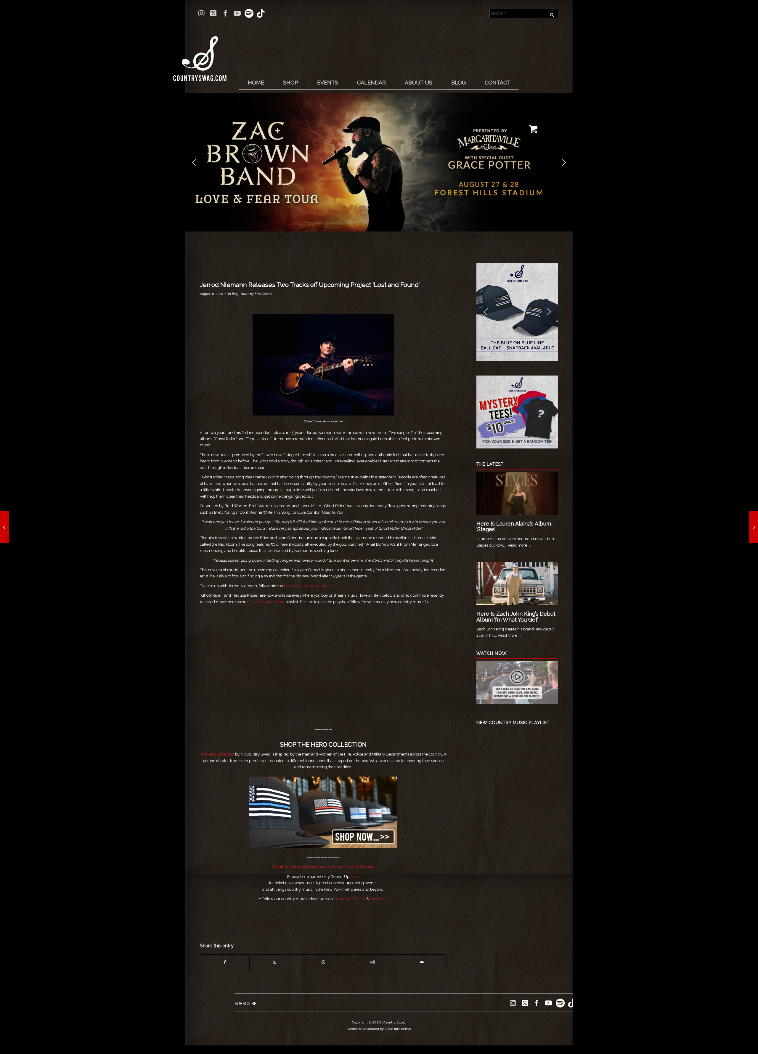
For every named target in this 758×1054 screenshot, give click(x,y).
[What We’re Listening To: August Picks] (753, 527)
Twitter (328, 586)
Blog (235, 294)
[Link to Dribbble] (260, 13)
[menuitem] (256, 82)
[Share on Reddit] (372, 962)
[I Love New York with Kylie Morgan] (4, 527)
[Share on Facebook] (224, 962)
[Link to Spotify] (249, 13)
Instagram (312, 586)
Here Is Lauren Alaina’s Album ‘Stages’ (513, 526)
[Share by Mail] (421, 962)
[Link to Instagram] (201, 13)
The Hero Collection (217, 754)
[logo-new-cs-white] (200, 54)
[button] (379, 162)
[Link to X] (213, 13)
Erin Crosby (263, 294)
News (244, 294)
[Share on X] (274, 962)
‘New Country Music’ (266, 602)
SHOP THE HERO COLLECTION (323, 744)
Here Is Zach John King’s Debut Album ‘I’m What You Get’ (515, 617)
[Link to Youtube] (237, 13)
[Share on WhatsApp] (323, 962)
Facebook (292, 586)
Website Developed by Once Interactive (379, 1029)
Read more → (520, 545)
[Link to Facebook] (225, 13)
